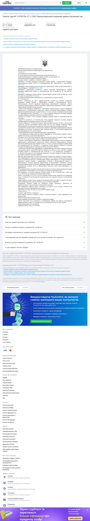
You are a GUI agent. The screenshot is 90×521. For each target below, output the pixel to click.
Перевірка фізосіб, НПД (10, 431)
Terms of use (6, 361)
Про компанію (7, 380)
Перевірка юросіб (8, 429)
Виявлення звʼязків (8, 444)
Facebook (5, 332)
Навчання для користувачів (11, 393)
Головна (5, 13)
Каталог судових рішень (15, 13)
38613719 (21, 85)
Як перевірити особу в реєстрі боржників (11, 468)
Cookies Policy (7, 366)
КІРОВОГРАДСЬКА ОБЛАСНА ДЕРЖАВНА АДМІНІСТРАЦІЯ (21, 38)
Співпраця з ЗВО (7, 387)
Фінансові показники (9, 439)
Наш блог (5, 395)
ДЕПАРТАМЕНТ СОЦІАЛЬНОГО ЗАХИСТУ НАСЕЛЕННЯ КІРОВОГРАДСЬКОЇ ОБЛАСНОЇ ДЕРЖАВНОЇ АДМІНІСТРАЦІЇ (37, 41)
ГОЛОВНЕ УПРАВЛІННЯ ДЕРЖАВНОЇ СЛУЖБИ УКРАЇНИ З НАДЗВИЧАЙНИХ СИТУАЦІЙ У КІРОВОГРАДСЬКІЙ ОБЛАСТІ (38, 47)
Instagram (5, 339)
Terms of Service (7, 358)
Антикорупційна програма (10, 371)
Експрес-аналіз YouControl (11, 446)
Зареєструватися (75, 518)
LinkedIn (5, 334)
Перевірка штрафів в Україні (11, 458)
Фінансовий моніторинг (10, 434)
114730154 (25, 287)
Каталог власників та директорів (9, 416)
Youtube (5, 337)
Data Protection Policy (9, 363)
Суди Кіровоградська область (32, 13)
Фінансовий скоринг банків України (11, 450)
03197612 (21, 92)
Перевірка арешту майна (10, 465)
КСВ (4, 398)
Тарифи (5, 377)
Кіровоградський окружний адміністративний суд (56, 13)
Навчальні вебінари (9, 390)
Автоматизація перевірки (10, 441)
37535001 (36, 96)
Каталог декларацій (9, 420)
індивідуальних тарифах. (69, 8)
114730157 (80, 287)
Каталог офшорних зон (9, 413)
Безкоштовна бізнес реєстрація (41, 321)
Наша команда (7, 382)
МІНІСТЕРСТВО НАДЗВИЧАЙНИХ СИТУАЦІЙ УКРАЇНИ (19, 44)
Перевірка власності (9, 436)
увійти (79, 3)
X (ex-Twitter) (7, 342)
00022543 (39, 88)
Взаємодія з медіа (8, 385)
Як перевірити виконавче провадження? (10, 461)
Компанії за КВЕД (8, 407)
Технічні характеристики (10, 368)
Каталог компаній (8, 405)
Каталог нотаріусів (8, 422)
